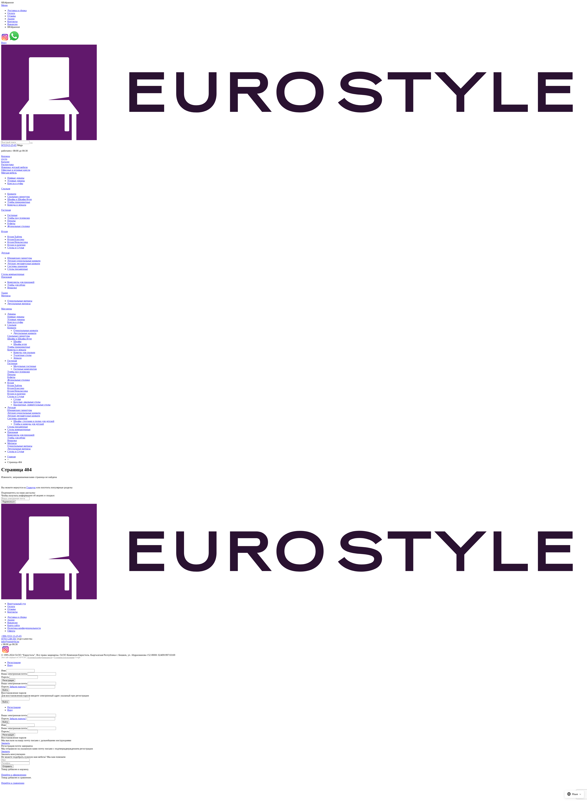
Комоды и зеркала (16, 205)
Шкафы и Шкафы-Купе (19, 199)
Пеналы (11, 220)
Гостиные (12, 215)
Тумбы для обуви (16, 285)
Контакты (12, 21)
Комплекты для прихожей (20, 282)
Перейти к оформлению (13, 774)
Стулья (17, 399)
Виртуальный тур (16, 603)
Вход (3, 42)
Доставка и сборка (17, 10)
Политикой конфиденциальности (39, 657)
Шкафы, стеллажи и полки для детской (33, 421)
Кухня (4, 231)
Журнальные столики (18, 226)
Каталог (5, 161)
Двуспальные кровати (24, 333)
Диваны (11, 314)
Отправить (7, 766)
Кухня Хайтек (14, 236)
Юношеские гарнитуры (19, 258)
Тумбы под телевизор (18, 218)
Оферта (11, 631)
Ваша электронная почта (14, 673)
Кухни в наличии (16, 245)
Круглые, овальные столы (27, 402)
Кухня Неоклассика (17, 242)
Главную (31, 487)
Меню (4, 5)
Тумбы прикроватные (18, 202)
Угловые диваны (16, 180)
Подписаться (8, 502)
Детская (5, 253)
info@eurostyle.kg (10, 641)
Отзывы (11, 16)
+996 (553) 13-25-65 (11, 636)
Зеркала (17, 358)
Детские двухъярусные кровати (23, 263)
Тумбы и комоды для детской (28, 424)
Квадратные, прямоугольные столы (31, 404)
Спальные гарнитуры (18, 196)
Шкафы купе (20, 344)
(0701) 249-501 (8, 638)
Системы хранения (17, 266)
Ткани (4, 293)
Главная (11, 456)
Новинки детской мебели (14, 167)
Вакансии (12, 24)
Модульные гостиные (24, 366)
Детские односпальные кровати (24, 260)
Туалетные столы (22, 355)
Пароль (5, 677)
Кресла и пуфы (15, 183)
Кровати (11, 194)
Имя (3, 670)
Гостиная (6, 210)
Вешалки (12, 287)
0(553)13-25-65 (9, 145)
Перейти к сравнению (12, 783)
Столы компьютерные (12, 274)
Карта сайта (13, 625)
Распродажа (7, 164)
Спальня (5, 188)
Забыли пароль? (17, 686)
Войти (5, 690)
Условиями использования (64, 657)
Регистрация (13, 662)
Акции (11, 18)
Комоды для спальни (24, 352)
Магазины (6, 308)
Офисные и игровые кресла (15, 170)
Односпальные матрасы (19, 300)
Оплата (11, 13)
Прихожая (6, 277)
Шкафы (17, 341)
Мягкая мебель (9, 172)
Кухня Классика (15, 239)
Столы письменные (17, 269)
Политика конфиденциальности (24, 628)
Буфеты (11, 223)
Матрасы (6, 295)
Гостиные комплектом (25, 369)
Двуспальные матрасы (19, 303)
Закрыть (5, 743)
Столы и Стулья (15, 247)
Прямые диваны (15, 178)
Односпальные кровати (25, 330)
